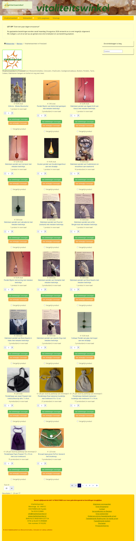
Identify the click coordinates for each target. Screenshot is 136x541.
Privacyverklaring (102, 526)
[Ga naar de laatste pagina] (97, 485)
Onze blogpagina (102, 506)
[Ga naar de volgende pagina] (93, 485)
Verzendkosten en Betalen (102, 511)
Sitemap (56, 18)
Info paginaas (43, 18)
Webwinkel (27, 18)
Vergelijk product (19, 129)
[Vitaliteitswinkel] (18, 18)
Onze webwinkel (102, 514)
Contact (102, 509)
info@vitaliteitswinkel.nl (37, 514)
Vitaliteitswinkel (10, 18)
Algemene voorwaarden (102, 504)
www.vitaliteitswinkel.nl (37, 516)
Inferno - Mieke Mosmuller (18, 106)
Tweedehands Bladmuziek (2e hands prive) (102, 518)
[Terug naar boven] (132, 537)
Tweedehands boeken (102, 521)
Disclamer (102, 523)
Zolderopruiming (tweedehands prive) (102, 516)
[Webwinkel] (33, 18)
